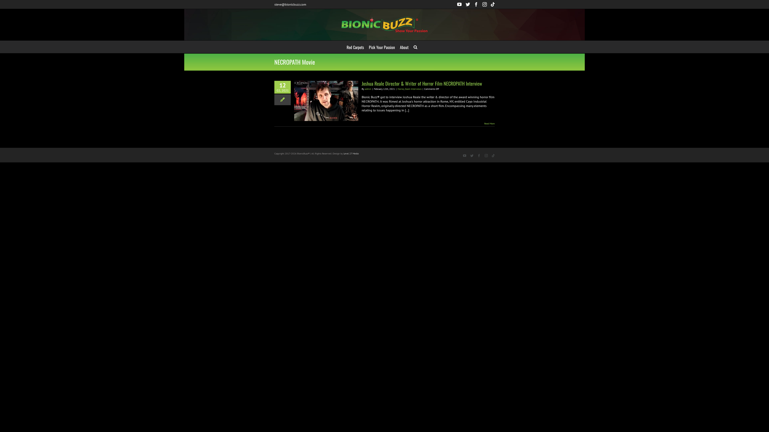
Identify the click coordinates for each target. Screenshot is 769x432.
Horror (401, 88)
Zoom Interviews (413, 88)
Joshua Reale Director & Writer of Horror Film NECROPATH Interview (422, 83)
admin (368, 88)
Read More (489, 123)
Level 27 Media (351, 153)
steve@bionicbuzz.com (290, 4)
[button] (415, 47)
